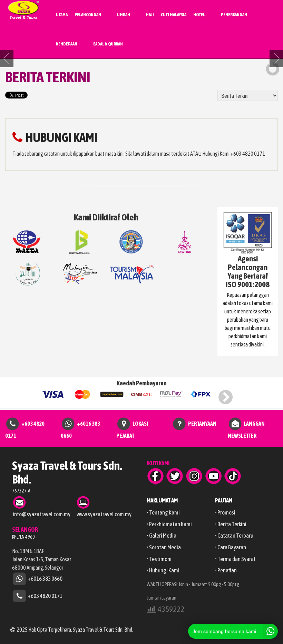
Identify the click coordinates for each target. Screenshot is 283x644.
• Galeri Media (161, 535)
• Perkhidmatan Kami (169, 524)
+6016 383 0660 (45, 578)
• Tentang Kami (163, 512)
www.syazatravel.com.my (104, 514)
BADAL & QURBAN (108, 43)
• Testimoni (159, 558)
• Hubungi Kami (163, 570)
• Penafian (226, 570)
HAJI (150, 14)
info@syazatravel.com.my (41, 514)
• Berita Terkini (230, 524)
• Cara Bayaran (230, 547)
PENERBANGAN (234, 14)
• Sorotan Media (164, 547)
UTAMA (62, 14)
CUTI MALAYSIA (173, 14)
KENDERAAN (66, 43)
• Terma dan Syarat (235, 558)
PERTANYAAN (202, 423)
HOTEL (199, 14)
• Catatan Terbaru (234, 535)
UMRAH (123, 14)
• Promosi (225, 512)
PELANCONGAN (88, 14)
